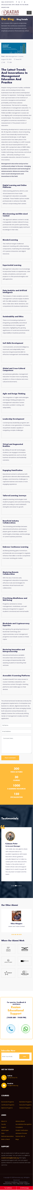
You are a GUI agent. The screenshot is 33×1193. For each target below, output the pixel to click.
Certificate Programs (7, 1105)
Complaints (19, 1127)
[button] (13, 885)
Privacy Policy (23, 1182)
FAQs (2, 1133)
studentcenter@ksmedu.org (10, 1158)
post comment (10, 758)
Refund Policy (7, 1184)
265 (10, 62)
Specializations (6, 4)
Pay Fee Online (24, 4)
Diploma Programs (7, 1108)
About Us (4, 1121)
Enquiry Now (5, 7)
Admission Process (21, 1133)
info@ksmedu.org (12, 1085)
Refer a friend (5, 1139)
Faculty (3, 1124)
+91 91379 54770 (7, 2)
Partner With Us (20, 1136)
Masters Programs (24, 1108)
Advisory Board (20, 1121)
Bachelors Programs (25, 1102)
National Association (7, 1136)
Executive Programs (25, 1105)
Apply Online (15, 4)
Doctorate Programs (7, 1102)
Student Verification (22, 1130)
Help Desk (20, 1184)
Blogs (17, 1139)
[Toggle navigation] (29, 12)
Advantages (5, 1130)
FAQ (14, 1184)
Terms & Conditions (11, 1182)
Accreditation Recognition (24, 1124)
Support (3, 1127)
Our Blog (7, 19)
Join (24, 1056)
